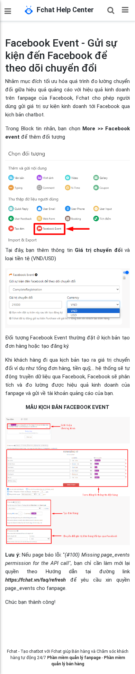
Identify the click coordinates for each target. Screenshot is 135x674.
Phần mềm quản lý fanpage (74, 657)
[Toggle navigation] (125, 9)
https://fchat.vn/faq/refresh (35, 580)
